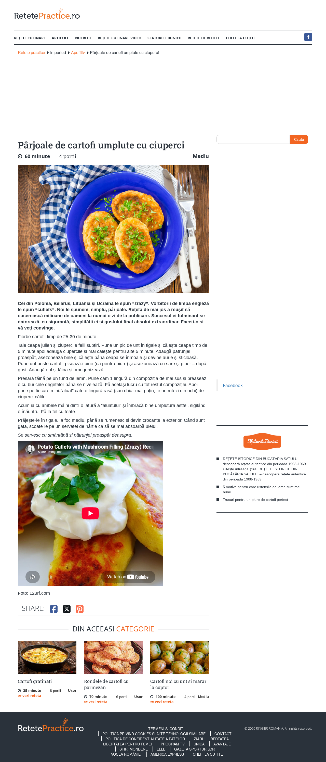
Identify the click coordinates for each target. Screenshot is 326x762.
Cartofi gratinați (35, 681)
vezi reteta (31, 695)
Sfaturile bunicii (164, 37)
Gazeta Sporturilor (194, 749)
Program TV (173, 743)
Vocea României (126, 754)
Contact (223, 733)
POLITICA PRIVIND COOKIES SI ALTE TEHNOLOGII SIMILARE (154, 733)
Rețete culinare (30, 37)
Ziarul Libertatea (211, 738)
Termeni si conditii (166, 728)
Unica (199, 743)
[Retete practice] (47, 13)
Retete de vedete (204, 37)
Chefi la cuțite (240, 37)
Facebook (233, 385)
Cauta (299, 139)
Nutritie (83, 37)
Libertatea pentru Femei (127, 743)
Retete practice (31, 52)
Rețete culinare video (119, 37)
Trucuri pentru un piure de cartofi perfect (255, 500)
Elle (161, 749)
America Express (167, 754)
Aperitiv (78, 52)
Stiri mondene (133, 749)
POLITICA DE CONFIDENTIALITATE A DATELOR (145, 738)
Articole (60, 37)
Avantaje (222, 743)
